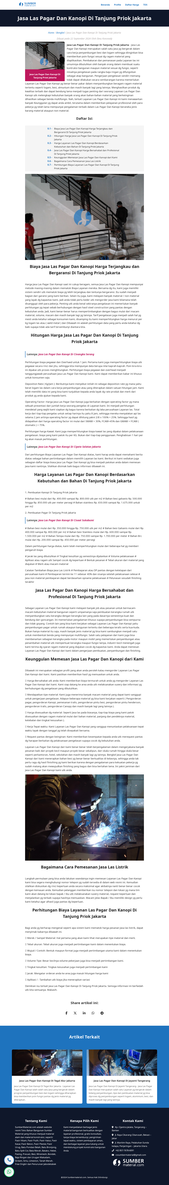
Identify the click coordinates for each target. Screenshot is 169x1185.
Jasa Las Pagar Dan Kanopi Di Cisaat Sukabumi (66, 520)
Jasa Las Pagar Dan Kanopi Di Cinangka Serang (66, 354)
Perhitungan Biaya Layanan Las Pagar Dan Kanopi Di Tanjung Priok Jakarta (86, 166)
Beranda (105, 4)
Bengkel (60, 32)
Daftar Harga (132, 4)
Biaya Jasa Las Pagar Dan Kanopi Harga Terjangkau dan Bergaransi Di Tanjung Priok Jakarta (83, 130)
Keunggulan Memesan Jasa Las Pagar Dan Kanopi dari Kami (85, 157)
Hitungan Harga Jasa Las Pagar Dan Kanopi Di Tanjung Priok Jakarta (85, 137)
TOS (145, 4)
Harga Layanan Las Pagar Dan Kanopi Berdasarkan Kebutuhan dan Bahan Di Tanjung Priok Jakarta (81, 145)
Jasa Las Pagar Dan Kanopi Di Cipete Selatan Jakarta (69, 446)
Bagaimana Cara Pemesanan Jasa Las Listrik (77, 161)
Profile (117, 4)
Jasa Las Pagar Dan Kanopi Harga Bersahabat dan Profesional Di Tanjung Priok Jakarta (86, 152)
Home (51, 32)
